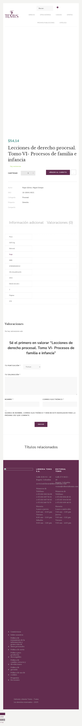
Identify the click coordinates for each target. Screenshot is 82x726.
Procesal (25, 197)
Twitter (15, 685)
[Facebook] (22, 207)
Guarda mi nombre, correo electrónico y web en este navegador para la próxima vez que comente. (40, 414)
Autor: (10, 188)
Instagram (18, 685)
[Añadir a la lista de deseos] (73, 172)
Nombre (9, 399)
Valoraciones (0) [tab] (60, 222)
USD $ (2, 715)
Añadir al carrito (58, 172)
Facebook (11, 685)
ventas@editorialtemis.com (66, 486)
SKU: (9, 193)
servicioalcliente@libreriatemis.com (51, 484)
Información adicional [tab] (26, 222)
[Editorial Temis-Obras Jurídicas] (11, 15)
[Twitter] (27, 207)
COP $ (2, 721)
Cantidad (13, 173)
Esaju (10, 254)
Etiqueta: (11, 202)
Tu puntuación (12, 366)
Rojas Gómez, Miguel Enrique (32, 188)
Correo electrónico (53, 399)
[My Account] (62, 8)
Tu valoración (12, 375)
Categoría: (12, 197)
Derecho (25, 202)
